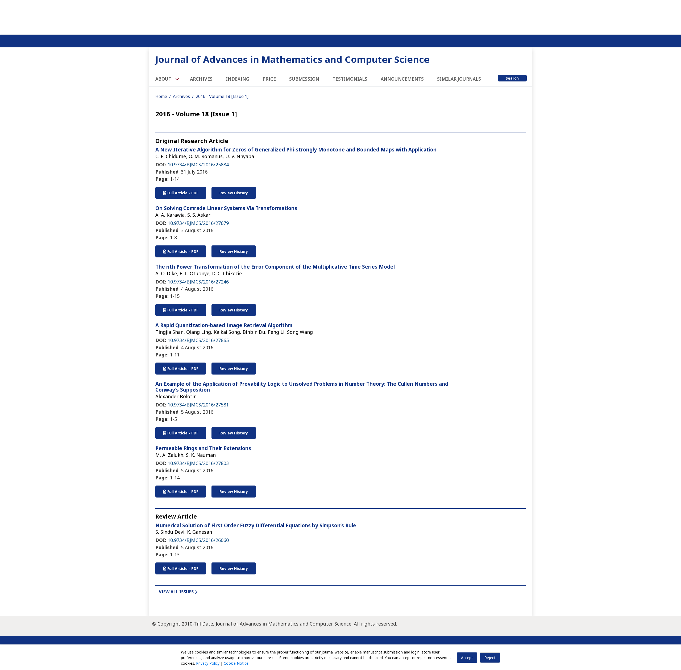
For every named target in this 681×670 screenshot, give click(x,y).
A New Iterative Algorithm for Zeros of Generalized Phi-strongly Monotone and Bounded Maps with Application (296, 149)
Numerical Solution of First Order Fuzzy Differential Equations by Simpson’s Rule (255, 525)
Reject (490, 657)
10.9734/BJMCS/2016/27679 (198, 223)
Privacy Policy (207, 663)
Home (161, 96)
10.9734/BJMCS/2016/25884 (198, 164)
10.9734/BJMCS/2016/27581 (198, 404)
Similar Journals (459, 79)
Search (512, 78)
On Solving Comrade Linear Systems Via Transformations (226, 208)
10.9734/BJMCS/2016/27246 (198, 281)
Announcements (402, 79)
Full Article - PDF (182, 192)
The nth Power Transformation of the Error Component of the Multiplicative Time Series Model (275, 266)
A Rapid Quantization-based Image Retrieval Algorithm (223, 325)
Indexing (237, 79)
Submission (304, 79)
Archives (201, 79)
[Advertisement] (340, 16)
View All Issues (177, 592)
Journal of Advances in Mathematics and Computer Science (292, 59)
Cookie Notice (236, 663)
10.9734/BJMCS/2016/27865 (198, 340)
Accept (467, 657)
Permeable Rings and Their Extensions (203, 448)
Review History (233, 192)
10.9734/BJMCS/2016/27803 (198, 463)
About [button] (163, 79)
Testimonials (350, 79)
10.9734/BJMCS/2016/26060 (198, 540)
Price (269, 79)
